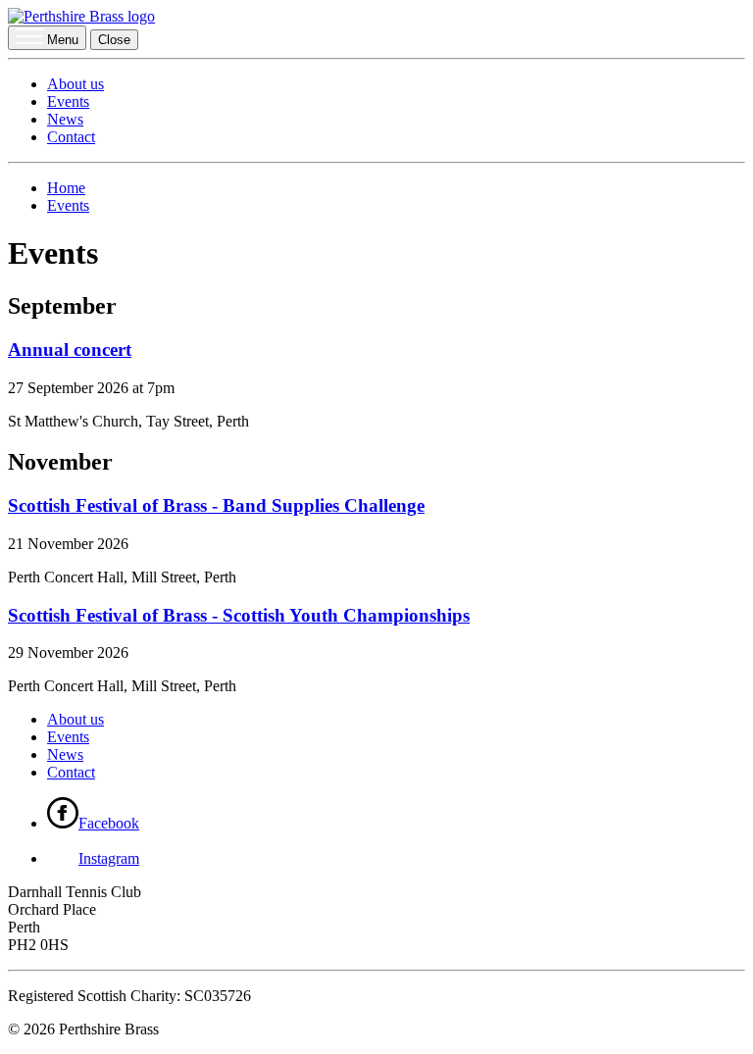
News (65, 119)
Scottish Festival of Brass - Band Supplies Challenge (216, 505)
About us (75, 83)
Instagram (108, 858)
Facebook (108, 823)
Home (66, 187)
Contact (71, 136)
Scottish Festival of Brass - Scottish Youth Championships (239, 615)
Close (114, 39)
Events (68, 101)
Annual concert (69, 349)
